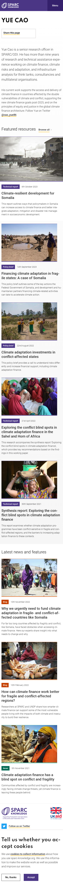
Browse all (44, 129)
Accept (31, 877)
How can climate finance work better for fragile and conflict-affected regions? (30, 696)
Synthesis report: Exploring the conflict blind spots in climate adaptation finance (30, 515)
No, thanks (10, 877)
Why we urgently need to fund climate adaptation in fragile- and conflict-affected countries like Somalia (31, 613)
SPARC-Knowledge (10, 5)
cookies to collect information (27, 854)
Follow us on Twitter (19, 826)
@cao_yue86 (8, 114)
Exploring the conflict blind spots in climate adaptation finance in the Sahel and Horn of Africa (29, 431)
